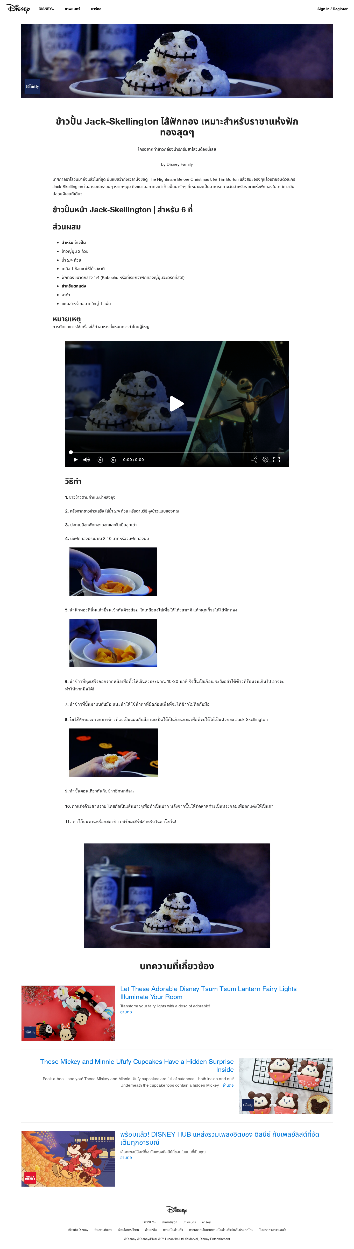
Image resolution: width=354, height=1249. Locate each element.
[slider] (177, 452)
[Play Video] (177, 404)
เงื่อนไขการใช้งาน (128, 1230)
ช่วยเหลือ (151, 1230)
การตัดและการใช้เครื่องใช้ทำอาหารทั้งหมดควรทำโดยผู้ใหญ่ (175, 223)
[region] (177, 404)
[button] (335, 8)
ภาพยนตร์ (189, 1222)
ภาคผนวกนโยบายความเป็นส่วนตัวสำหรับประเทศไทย (221, 1230)
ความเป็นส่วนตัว (173, 1230)
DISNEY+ (149, 1222)
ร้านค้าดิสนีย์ (169, 1222)
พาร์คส (206, 1222)
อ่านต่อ (126, 1012)
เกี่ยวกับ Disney (78, 1230)
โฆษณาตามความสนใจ (272, 1230)
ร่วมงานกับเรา (103, 1230)
